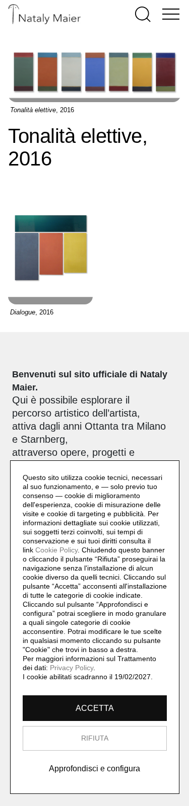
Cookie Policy (56, 550)
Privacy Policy (71, 668)
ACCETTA (95, 708)
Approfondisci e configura (94, 768)
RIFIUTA (94, 738)
